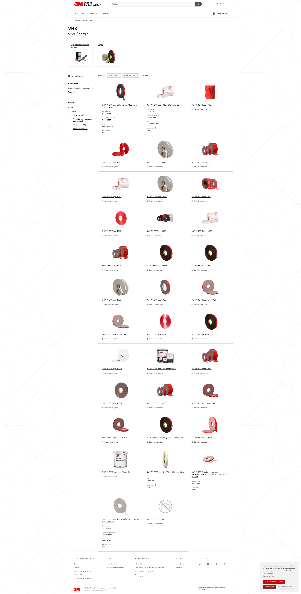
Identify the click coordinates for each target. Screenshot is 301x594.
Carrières (77, 567)
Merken (106, 14)
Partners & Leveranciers (82, 575)
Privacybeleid (101, 588)
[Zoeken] (198, 4)
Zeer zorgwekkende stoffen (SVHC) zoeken (149, 567)
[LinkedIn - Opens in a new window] (199, 564)
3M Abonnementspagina (115, 567)
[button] (285, 586)
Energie (129, 75)
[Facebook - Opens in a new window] (216, 564)
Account (220, 14)
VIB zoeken (139, 564)
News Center (111, 564)
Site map (179, 567)
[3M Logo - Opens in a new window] (87, 4)
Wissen (145, 75)
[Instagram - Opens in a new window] (225, 564)
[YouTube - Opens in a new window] (208, 564)
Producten (79, 14)
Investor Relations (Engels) (82, 571)
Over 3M (77, 564)
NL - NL (218, 3)
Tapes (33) (72, 92)
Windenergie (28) (79, 125)
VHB (113, 75)
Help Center (180, 564)
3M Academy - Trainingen (144, 571)
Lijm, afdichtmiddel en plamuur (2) (80, 88)
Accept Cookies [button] (269, 586)
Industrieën (93, 14)
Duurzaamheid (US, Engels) (83, 578)
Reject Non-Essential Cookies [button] (274, 581)
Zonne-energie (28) (80, 129)
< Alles (70, 108)
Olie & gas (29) (78, 115)
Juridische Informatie (89, 588)
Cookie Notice (268, 576)
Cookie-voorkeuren (112, 588)
